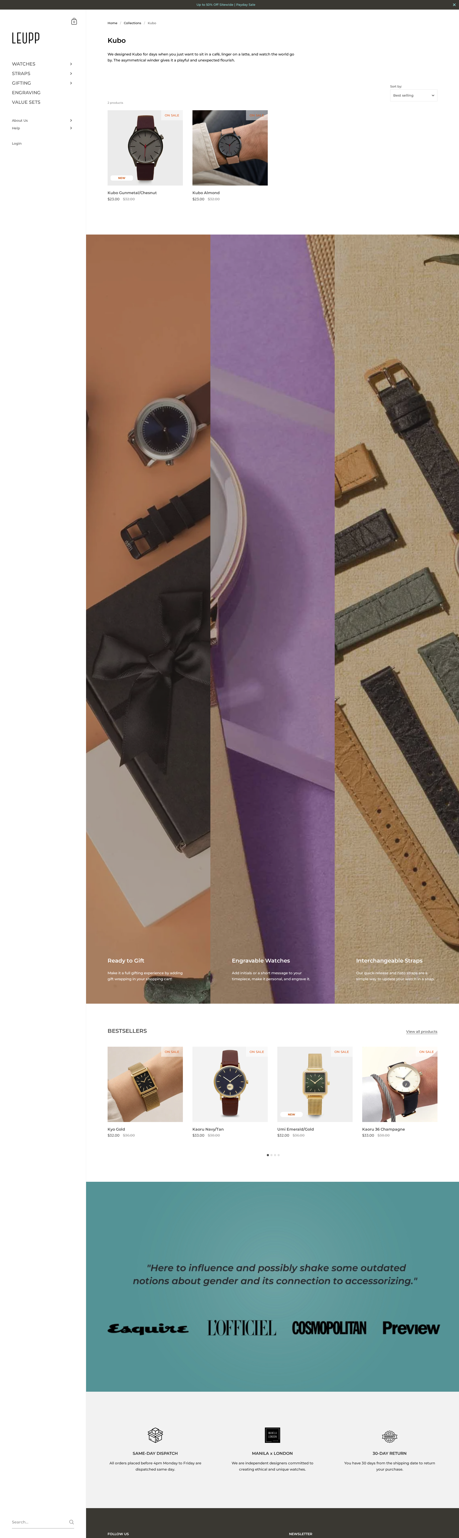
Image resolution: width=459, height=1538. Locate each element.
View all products (421, 1031)
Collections (132, 23)
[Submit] (71, 1522)
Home (112, 23)
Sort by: (396, 86)
